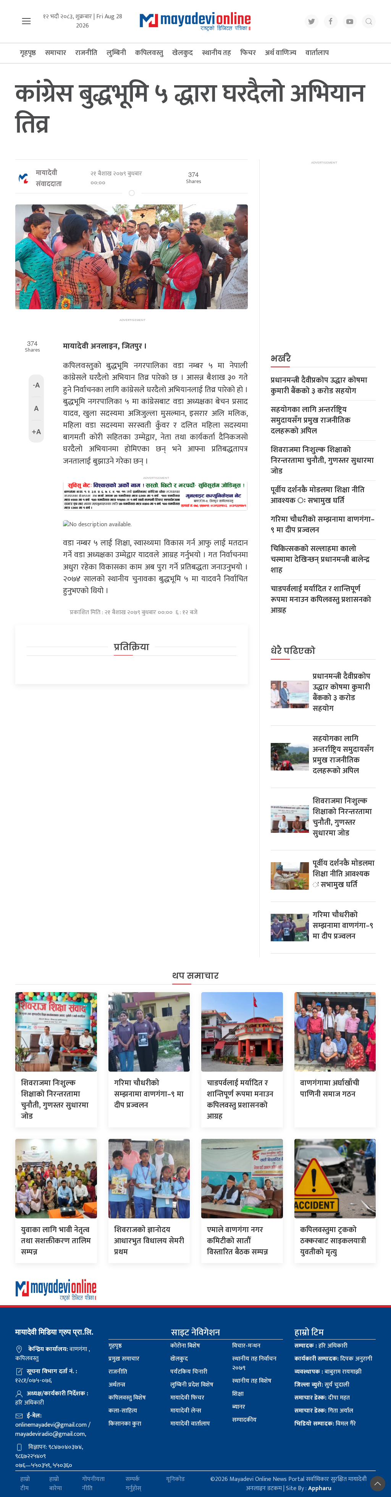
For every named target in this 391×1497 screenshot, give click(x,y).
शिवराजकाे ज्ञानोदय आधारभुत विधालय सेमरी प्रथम (149, 1241)
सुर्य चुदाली (321, 1385)
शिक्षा (238, 1394)
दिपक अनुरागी (333, 1359)
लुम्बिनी (116, 53)
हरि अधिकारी (320, 1346)
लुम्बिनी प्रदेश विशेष (191, 1385)
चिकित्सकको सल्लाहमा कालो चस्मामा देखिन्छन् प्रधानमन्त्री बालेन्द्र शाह (320, 559)
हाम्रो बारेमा (55, 1484)
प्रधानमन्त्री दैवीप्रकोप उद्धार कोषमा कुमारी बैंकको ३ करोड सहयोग (319, 385)
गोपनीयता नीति (93, 1484)
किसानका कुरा (124, 1424)
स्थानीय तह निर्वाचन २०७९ (254, 1363)
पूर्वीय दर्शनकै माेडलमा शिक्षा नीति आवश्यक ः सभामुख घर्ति (318, 495)
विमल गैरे (325, 1424)
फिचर (248, 53)
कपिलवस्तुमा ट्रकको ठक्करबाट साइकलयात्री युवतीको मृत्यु (333, 1241)
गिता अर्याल (323, 1411)
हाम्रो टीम (25, 1484)
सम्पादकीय (244, 1420)
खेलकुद (182, 53)
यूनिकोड (175, 1479)
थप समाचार (195, 976)
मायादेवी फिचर (187, 1398)
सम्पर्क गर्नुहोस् (133, 1484)
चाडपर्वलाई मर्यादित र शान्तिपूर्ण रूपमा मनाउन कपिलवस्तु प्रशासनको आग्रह (321, 600)
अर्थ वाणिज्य (280, 53)
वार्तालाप (317, 53)
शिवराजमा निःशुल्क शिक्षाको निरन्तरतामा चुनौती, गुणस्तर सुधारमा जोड (322, 460)
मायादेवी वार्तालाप (190, 1424)
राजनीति (86, 53)
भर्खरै (281, 359)
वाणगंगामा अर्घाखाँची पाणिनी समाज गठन (329, 1089)
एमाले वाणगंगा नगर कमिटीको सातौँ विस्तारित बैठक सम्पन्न (237, 1241)
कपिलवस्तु (149, 53)
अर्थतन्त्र (116, 1385)
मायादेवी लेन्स (185, 1411)
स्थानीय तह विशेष (251, 1381)
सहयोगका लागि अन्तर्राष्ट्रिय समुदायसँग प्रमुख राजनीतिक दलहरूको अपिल (311, 420)
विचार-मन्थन (246, 1346)
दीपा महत (322, 1398)
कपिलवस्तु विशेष (127, 1398)
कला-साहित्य (122, 1411)
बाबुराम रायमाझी (328, 1372)
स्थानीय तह (216, 53)
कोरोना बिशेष (185, 1346)
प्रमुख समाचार (123, 1359)
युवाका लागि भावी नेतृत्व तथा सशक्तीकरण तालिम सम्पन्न (56, 1241)
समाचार (55, 53)
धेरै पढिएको (293, 651)
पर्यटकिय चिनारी (188, 1372)
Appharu (319, 1488)
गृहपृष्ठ (28, 53)
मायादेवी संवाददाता (49, 178)
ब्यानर (238, 1407)
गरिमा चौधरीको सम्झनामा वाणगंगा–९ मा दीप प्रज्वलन (323, 524)
